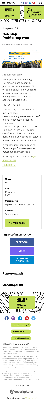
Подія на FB (9, 164)
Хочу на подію (17, 222)
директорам (27, 44)
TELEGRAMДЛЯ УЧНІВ (22, 260)
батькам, (7, 44)
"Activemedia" (31, 398)
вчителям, (16, 44)
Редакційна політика (20, 338)
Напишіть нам (40, 3)
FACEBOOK (22, 242)
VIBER (22, 251)
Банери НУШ (18, 331)
